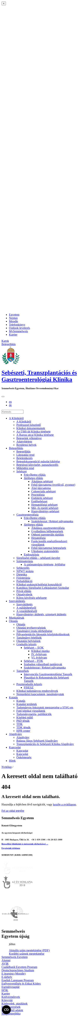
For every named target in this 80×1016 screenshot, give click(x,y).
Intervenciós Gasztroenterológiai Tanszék (48, 674)
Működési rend (25, 468)
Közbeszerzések (10, 1006)
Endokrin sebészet (42, 498)
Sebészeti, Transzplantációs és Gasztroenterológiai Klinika (39, 376)
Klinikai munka (40, 651)
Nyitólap (6, 767)
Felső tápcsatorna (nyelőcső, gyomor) (53, 484)
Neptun (13, 318)
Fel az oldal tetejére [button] (12, 810)
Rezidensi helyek (26, 444)
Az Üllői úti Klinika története (33, 431)
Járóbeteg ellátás (33, 478)
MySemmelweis (18, 331)
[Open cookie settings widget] (6, 1009)
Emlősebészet (39, 501)
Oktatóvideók (24, 594)
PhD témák (23, 720)
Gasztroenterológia (27, 514)
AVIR (5, 963)
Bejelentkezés (24, 458)
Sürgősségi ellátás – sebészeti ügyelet (38, 557)
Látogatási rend (25, 454)
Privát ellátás (23, 591)
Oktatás (13, 621)
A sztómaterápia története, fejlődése (44, 564)
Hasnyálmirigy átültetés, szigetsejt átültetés (41, 614)
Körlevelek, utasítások (14, 1003)
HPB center (23, 730)
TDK (19, 724)
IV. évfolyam (39, 654)
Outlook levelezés (19, 327)
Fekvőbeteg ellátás (35, 474)
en (10, 401)
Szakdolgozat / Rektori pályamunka (52, 521)
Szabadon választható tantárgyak (43, 664)
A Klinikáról (16, 418)
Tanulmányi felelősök (29, 637)
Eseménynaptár (10, 986)
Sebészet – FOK (33, 660)
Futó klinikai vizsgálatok (30, 710)
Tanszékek (22, 670)
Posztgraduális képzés (29, 684)
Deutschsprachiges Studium (17, 970)
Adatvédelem (24, 441)
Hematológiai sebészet (44, 504)
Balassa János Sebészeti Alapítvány (37, 740)
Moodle (13, 321)
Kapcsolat (15, 747)
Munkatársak (16, 617)
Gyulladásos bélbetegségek (47, 531)
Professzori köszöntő (28, 424)
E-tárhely (6, 977)
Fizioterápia (23, 577)
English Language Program (17, 980)
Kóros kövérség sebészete (31, 597)
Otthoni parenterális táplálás (47, 534)
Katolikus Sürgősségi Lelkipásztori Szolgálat (42, 587)
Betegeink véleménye (29, 438)
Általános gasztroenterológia (48, 528)
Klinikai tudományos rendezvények (37, 690)
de (10, 405)
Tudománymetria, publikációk (34, 714)
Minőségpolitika (10, 1013)
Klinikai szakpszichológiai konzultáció (39, 584)
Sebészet (21, 471)
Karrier (13, 334)
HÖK (4, 990)
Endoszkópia (31, 554)
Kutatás (13, 697)
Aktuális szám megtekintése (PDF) (29, 950)
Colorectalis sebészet (43, 491)
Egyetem (14, 314)
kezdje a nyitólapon (64, 804)
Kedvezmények (10, 996)
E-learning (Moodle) (13, 973)
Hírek (12, 760)
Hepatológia (38, 537)
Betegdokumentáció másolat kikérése (38, 461)
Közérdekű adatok (12, 1010)
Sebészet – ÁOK (34, 647)
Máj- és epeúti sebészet (44, 508)
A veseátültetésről (26, 611)
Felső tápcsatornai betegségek (48, 547)
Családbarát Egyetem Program (19, 967)
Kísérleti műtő (24, 717)
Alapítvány (15, 734)
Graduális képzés (26, 644)
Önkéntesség (23, 757)
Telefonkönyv (17, 324)
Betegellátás (16, 448)
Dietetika (21, 574)
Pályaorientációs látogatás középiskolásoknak (43, 634)
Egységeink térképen (10, 848)
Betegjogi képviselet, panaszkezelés (37, 464)
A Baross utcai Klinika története (35, 434)
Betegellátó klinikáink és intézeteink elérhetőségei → (24, 844)
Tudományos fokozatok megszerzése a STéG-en (44, 707)
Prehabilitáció (24, 581)
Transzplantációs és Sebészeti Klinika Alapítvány (45, 744)
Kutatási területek (26, 704)
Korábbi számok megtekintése (26, 953)
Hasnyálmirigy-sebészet (45, 511)
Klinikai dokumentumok (30, 428)
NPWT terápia (24, 571)
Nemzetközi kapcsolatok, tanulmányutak (40, 694)
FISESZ (28, 687)
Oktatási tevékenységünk (31, 627)
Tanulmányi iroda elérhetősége (34, 631)
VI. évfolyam (39, 657)
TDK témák (23, 727)
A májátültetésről (26, 607)
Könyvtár (7, 1000)
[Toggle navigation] (2, 396)
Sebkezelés (22, 567)
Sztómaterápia (24, 561)
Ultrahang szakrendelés (45, 551)
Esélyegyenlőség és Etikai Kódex (21, 983)
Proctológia (38, 494)
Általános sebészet (42, 481)
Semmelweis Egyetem (14, 957)
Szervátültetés (17, 601)
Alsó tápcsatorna (41, 488)
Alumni (5, 960)
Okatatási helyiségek (28, 641)
